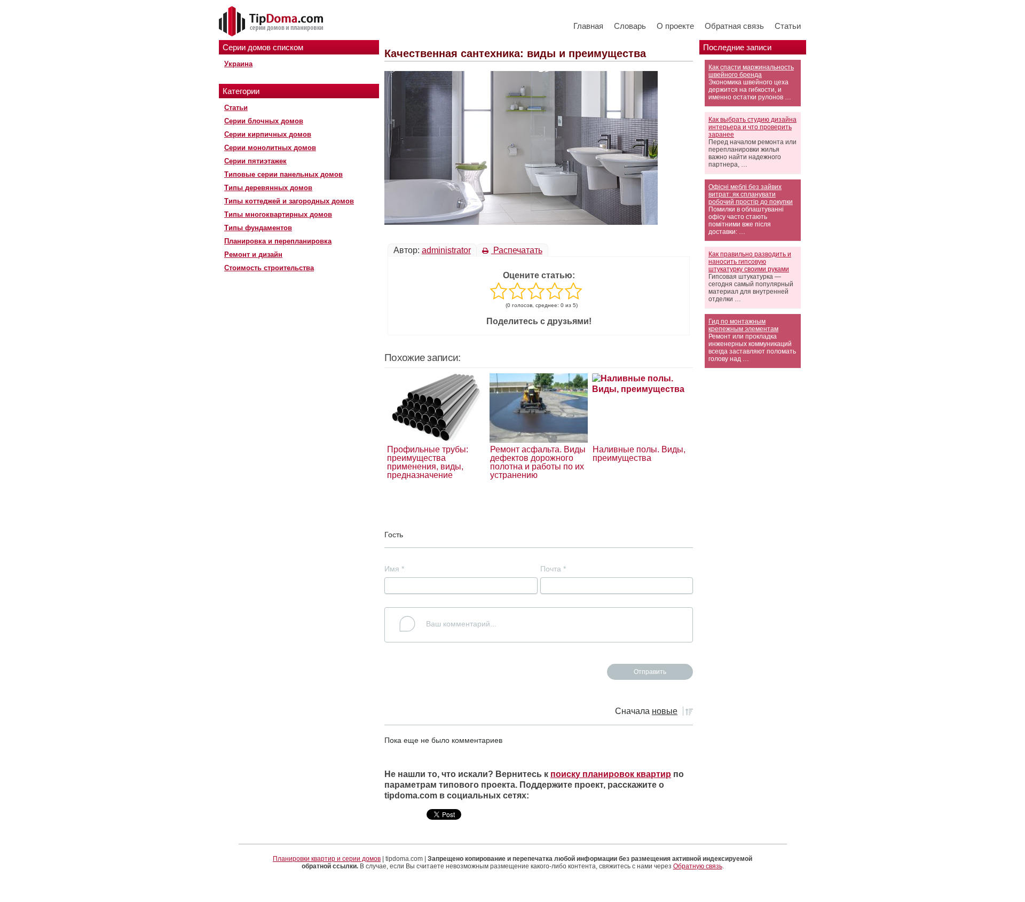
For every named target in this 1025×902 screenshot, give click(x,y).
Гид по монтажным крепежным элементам (743, 325)
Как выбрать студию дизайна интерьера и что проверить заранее (752, 127)
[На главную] (272, 22)
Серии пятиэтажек (255, 161)
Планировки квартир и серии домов (327, 858)
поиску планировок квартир (610, 774)
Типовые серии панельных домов (283, 174)
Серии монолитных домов (270, 148)
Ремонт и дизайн (253, 254)
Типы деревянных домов (268, 188)
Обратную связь (697, 866)
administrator (446, 250)
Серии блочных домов (263, 121)
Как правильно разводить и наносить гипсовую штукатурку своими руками (749, 261)
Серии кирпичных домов (267, 134)
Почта (553, 568)
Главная (588, 25)
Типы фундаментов (258, 228)
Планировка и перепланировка (278, 241)
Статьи (788, 25)
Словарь (630, 25)
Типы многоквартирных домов (278, 214)
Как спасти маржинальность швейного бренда (751, 71)
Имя (394, 568)
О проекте (675, 25)
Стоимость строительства (269, 268)
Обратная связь (734, 25)
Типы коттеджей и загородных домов (289, 201)
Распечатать (516, 250)
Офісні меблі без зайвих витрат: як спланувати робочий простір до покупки (750, 194)
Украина (238, 64)
